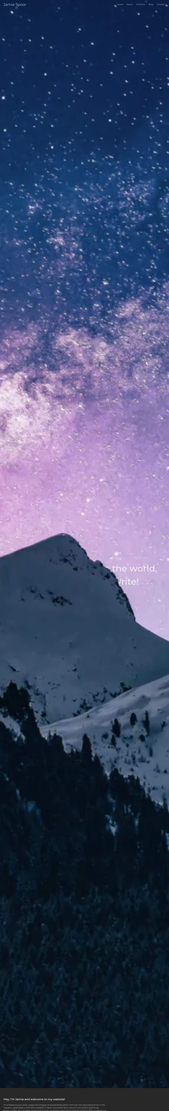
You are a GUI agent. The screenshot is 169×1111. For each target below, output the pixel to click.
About (130, 4)
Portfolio (140, 4)
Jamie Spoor (14, 4)
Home (120, 4)
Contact (161, 4)
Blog (151, 4)
